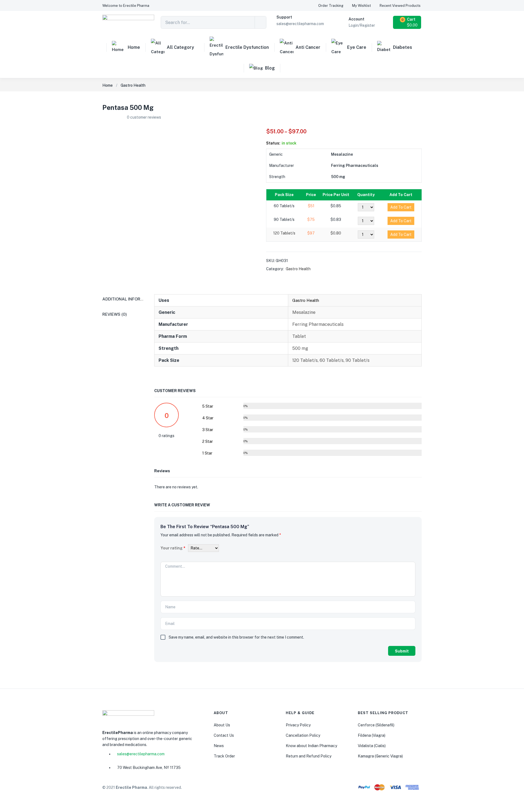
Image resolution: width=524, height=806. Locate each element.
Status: (273, 143)
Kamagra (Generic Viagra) (380, 756)
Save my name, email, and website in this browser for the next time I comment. (236, 637)
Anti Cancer (308, 47)
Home (134, 47)
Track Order (224, 756)
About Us (222, 725)
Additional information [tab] (129, 299)
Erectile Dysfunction (247, 47)
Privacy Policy (298, 725)
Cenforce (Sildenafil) (376, 725)
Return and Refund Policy (308, 756)
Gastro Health (133, 85)
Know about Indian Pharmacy (311, 746)
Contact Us (224, 735)
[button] (125, 5)
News (219, 746)
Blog (270, 68)
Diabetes (402, 47)
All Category (180, 47)
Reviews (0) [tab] (114, 314)
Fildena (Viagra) (371, 735)
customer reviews (144, 117)
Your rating (172, 548)
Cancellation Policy (303, 735)
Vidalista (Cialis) (372, 746)
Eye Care (356, 47)
